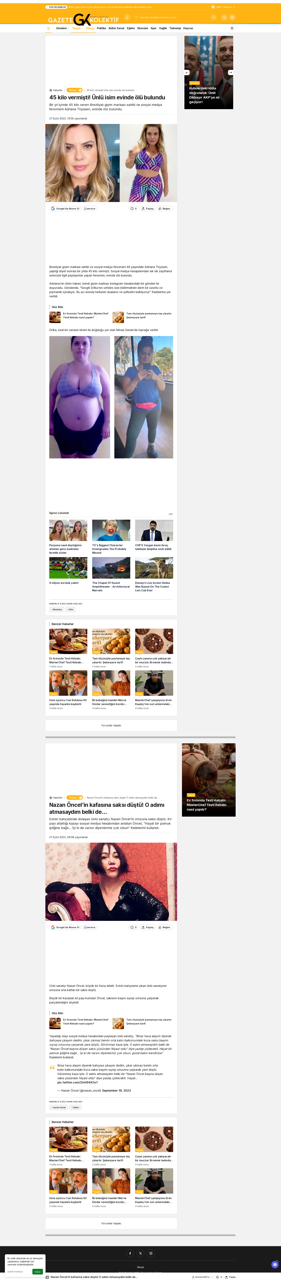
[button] (232, 17)
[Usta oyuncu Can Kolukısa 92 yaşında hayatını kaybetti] (68, 690)
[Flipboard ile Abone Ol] (89, 208)
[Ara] (213, 17)
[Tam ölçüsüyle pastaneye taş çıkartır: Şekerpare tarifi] (143, 317)
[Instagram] (151, 1253)
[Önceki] (187, 72)
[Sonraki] (230, 72)
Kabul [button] (37, 1272)
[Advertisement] (111, 62)
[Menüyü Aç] (127, 17)
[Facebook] (130, 1253)
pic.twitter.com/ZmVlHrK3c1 (77, 1082)
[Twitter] (140, 1253)
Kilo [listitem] (70, 609)
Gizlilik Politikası (15, 1271)
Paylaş (232, 1277)
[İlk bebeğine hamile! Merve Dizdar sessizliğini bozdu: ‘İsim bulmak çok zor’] (111, 690)
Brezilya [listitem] (57, 609)
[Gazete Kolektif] (83, 20)
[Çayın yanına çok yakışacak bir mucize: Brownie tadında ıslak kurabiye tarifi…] (154, 648)
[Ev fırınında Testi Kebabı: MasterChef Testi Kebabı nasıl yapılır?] (79, 317)
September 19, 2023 (116, 1090)
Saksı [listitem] (75, 1107)
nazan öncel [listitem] (59, 1107)
